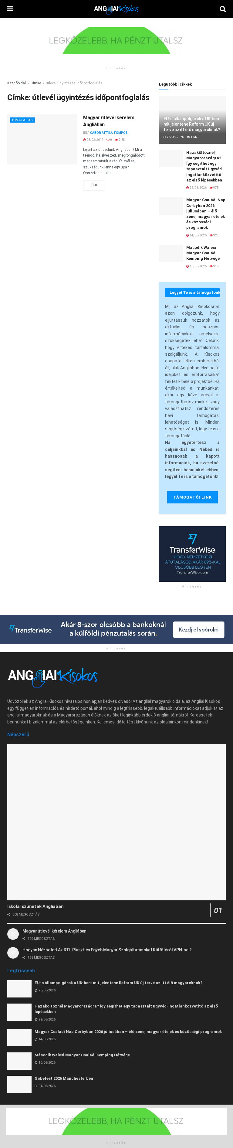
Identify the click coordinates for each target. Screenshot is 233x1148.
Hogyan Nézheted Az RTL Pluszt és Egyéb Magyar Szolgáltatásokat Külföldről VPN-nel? (107, 949)
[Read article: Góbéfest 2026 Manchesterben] (19, 1084)
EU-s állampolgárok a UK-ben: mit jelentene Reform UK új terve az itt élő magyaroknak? (192, 124)
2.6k (121, 139)
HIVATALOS (22, 120)
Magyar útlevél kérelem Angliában (54, 931)
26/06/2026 (175, 137)
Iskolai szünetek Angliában (35, 906)
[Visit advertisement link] (116, 45)
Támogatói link (192, 497)
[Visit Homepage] (116, 9)
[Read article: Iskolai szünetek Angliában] (116, 822)
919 (216, 266)
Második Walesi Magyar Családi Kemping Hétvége (203, 253)
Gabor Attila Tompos (109, 132)
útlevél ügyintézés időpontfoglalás (74, 83)
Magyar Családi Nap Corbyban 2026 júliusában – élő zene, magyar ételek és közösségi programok (128, 1031)
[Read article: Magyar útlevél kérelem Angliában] (42, 139)
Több (96, 184)
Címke (36, 83)
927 (216, 235)
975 (216, 187)
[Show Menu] (10, 9)
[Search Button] (223, 9)
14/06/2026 (198, 235)
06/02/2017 (94, 139)
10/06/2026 (198, 266)
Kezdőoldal (16, 83)
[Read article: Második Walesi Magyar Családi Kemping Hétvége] (171, 253)
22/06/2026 (198, 187)
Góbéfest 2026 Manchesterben (64, 1078)
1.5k (193, 137)
